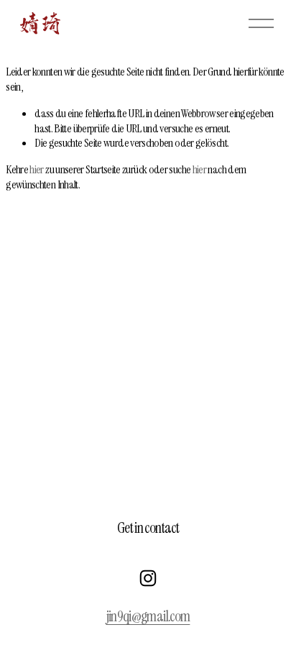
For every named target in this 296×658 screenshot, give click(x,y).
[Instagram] (148, 578)
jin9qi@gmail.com (148, 616)
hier (36, 169)
